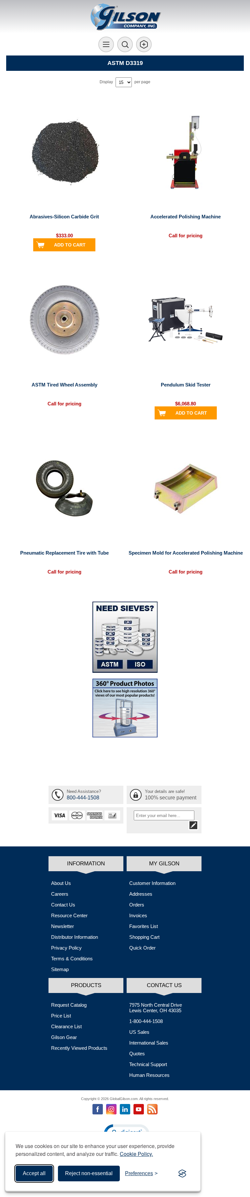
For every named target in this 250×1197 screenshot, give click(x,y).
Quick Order (142, 948)
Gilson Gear (64, 1037)
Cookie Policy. (136, 1154)
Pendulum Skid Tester (186, 384)
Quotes (137, 1053)
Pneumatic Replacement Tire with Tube (64, 553)
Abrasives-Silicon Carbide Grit (64, 216)
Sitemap (60, 969)
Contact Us (63, 904)
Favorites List (143, 926)
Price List (61, 1015)
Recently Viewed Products (79, 1048)
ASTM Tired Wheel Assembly (64, 384)
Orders (136, 904)
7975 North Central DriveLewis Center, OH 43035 (155, 1007)
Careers (59, 894)
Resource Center (69, 915)
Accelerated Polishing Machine (185, 216)
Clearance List (66, 1026)
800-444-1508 (83, 797)
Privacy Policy (66, 948)
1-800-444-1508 (146, 1021)
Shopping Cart (144, 937)
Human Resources (149, 1075)
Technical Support (148, 1064)
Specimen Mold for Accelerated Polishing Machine (186, 553)
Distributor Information (74, 937)
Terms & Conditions (72, 958)
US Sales (139, 1032)
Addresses (140, 894)
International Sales (148, 1043)
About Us (61, 883)
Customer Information (152, 883)
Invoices (138, 915)
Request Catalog (69, 1005)
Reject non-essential (89, 1173)
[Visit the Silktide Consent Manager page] (182, 1173)
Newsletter (62, 926)
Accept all (34, 1173)
